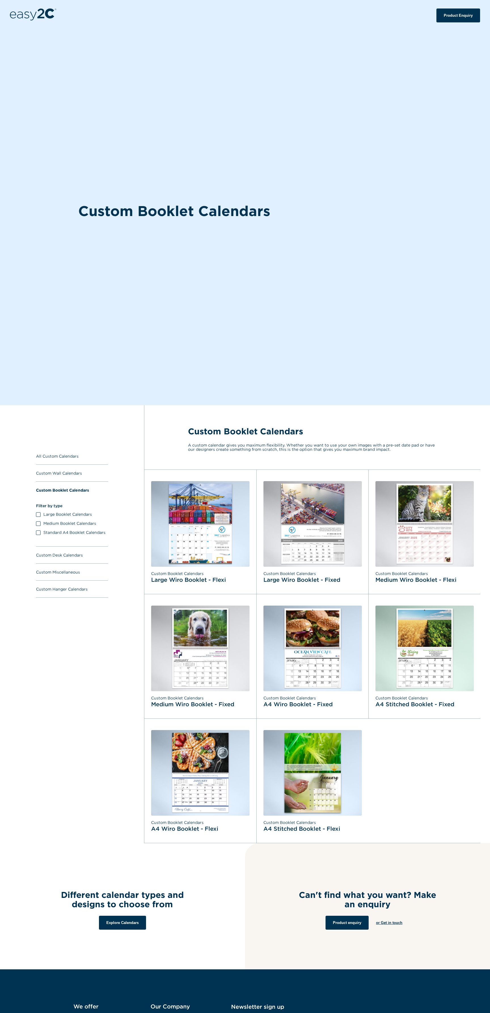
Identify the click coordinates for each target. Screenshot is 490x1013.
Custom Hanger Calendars (62, 589)
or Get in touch (389, 923)
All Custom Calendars (57, 456)
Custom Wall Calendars (59, 473)
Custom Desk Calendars (59, 555)
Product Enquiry (458, 15)
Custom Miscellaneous (58, 572)
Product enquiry (347, 923)
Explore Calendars (122, 923)
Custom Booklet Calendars (62, 490)
